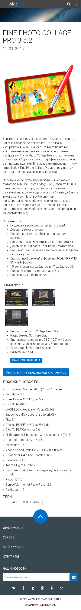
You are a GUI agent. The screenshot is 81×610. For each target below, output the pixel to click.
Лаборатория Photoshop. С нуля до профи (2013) (38, 435)
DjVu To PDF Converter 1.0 (23, 429)
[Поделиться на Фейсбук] (23, 588)
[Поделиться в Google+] (42, 588)
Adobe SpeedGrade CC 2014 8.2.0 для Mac (34, 450)
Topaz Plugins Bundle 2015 (23, 465)
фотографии (31, 502)
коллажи (11, 502)
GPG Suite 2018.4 (17, 404)
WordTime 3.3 (15, 394)
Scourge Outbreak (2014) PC (24, 440)
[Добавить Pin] (52, 588)
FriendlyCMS (49, 605)
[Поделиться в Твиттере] (33, 588)
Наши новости (15, 568)
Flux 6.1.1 (12, 419)
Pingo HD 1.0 (14, 479)
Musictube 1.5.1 (16, 445)
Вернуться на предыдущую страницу (35, 372)
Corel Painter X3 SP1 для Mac (25, 399)
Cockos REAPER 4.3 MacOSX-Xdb (28, 425)
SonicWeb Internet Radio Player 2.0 (28, 484)
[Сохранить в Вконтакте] (13, 588)
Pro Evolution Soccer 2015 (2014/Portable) (34, 389)
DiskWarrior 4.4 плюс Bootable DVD (29, 455)
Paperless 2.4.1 (16, 460)
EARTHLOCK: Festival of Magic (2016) (30, 409)
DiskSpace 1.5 (15, 489)
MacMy (31, 599)
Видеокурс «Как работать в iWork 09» (31, 414)
